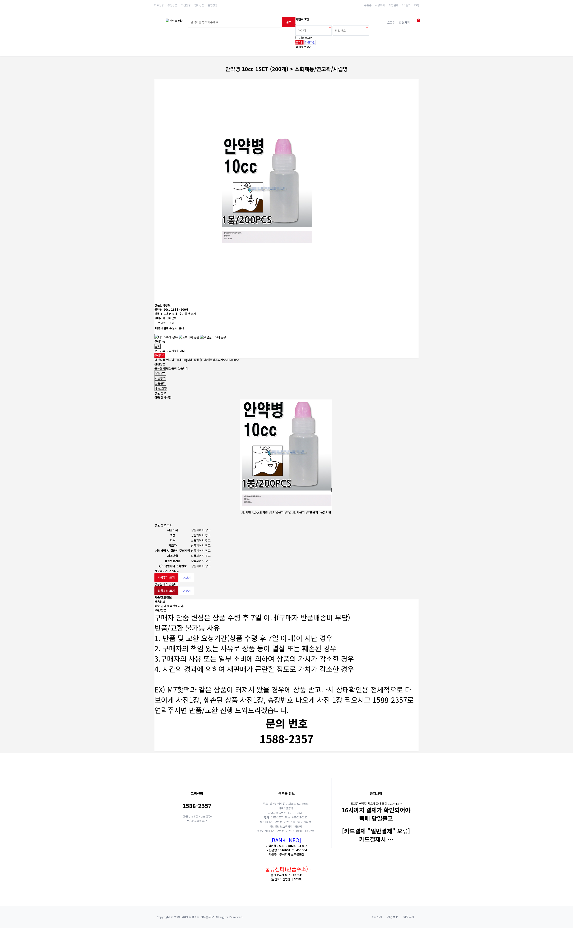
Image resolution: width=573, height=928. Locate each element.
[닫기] (295, 24)
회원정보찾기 (303, 47)
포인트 (162, 323)
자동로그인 (306, 38)
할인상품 (213, 5)
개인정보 (392, 917)
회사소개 (376, 917)
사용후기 (380, 5)
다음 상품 (213, 360)
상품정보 (160, 373)
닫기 (157, 346)
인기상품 (199, 5)
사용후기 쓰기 (166, 577)
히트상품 (159, 5)
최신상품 (186, 5)
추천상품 (172, 5)
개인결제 (393, 5)
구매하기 (159, 355)
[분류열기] (157, 22)
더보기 (187, 577)
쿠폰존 (368, 5)
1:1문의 (406, 5)
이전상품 (170, 360)
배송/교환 (161, 388)
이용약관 (408, 917)
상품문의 (160, 383)
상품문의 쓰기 (166, 590)
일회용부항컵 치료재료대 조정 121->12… (376, 803)
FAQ (416, 5)
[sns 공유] (154, 334)
